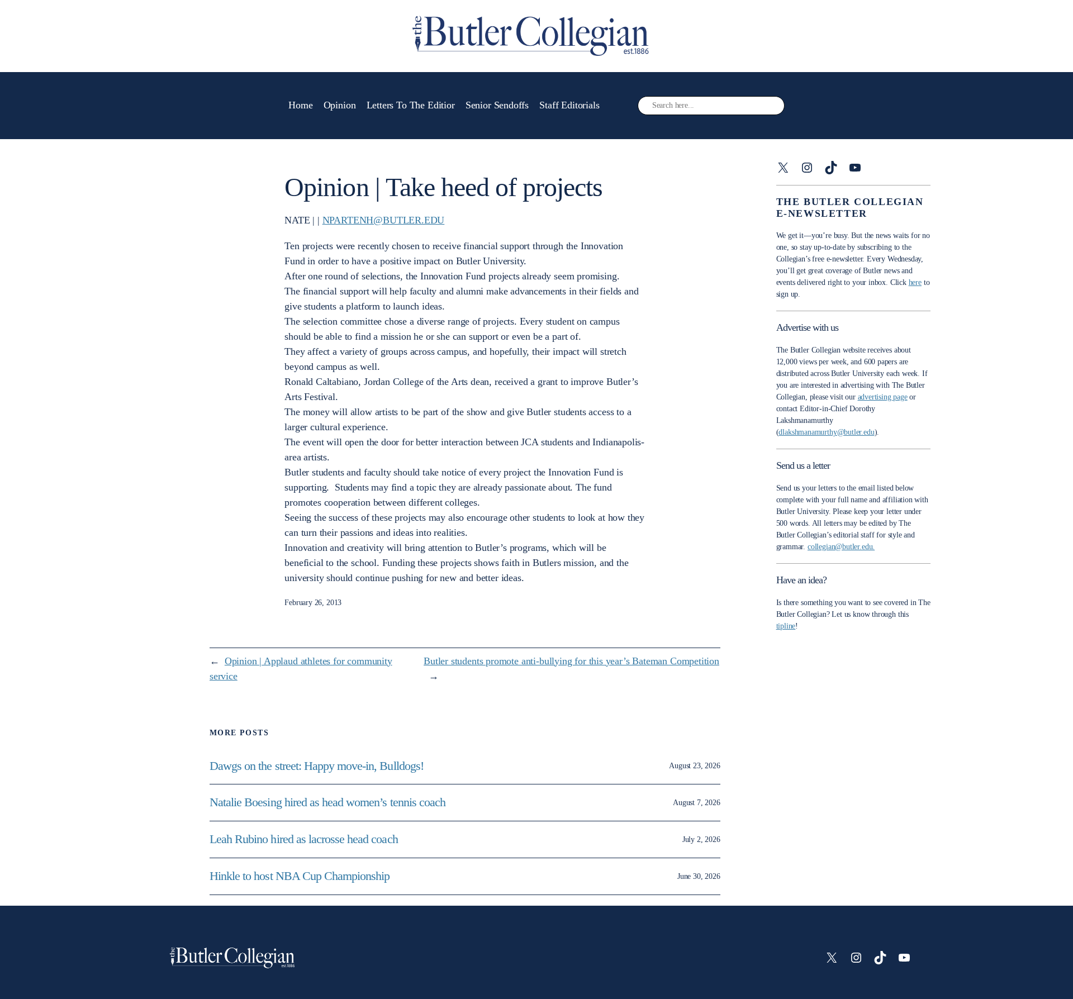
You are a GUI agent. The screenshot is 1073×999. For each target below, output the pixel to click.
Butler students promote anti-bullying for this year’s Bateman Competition (571, 661)
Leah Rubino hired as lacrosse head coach (304, 839)
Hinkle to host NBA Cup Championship (300, 876)
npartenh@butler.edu (383, 220)
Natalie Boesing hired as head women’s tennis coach (329, 802)
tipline (786, 626)
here (915, 282)
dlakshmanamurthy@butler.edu (826, 432)
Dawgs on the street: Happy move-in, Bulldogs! (317, 766)
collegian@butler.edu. (841, 547)
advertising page (883, 397)
